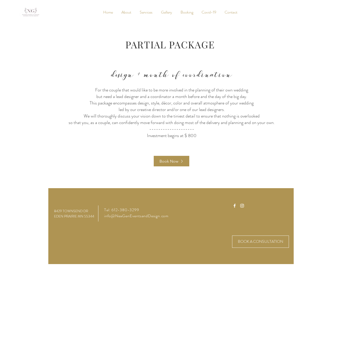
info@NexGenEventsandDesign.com (136, 216)
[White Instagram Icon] (242, 205)
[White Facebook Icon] (234, 205)
